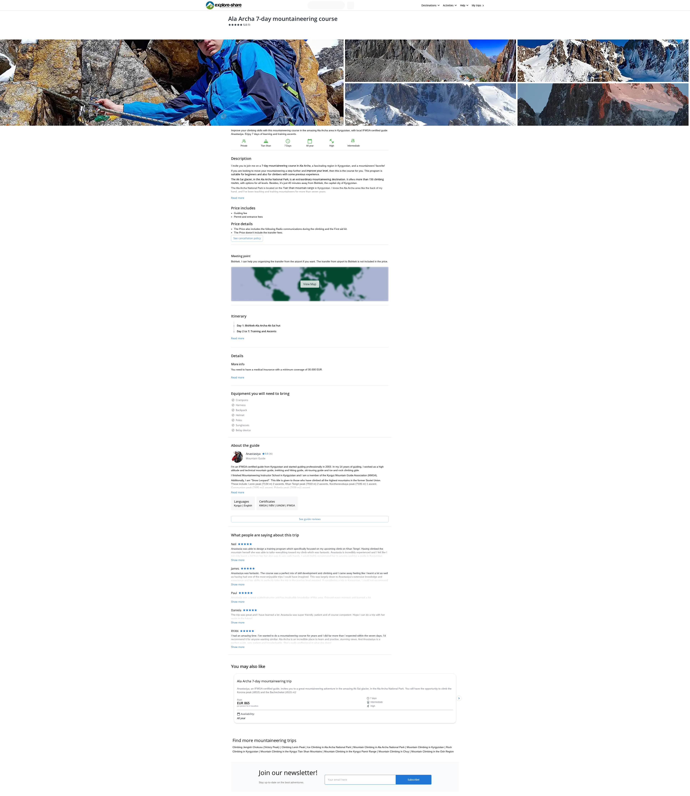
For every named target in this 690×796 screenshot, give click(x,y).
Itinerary (290, 31)
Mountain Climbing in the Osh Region (432, 768)
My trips (476, 5)
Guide (301, 31)
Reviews (313, 31)
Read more (237, 197)
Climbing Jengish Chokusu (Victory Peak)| (257, 764)
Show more (238, 580)
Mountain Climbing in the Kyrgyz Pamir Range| (351, 768)
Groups (264, 31)
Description (250, 31)
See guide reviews (310, 519)
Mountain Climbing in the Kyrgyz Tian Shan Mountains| (292, 768)
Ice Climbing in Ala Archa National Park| (330, 764)
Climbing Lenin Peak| (294, 764)
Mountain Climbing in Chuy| (395, 768)
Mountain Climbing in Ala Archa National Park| (379, 764)
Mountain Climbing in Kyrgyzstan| (426, 764)
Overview (235, 31)
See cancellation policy (247, 238)
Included (277, 31)
